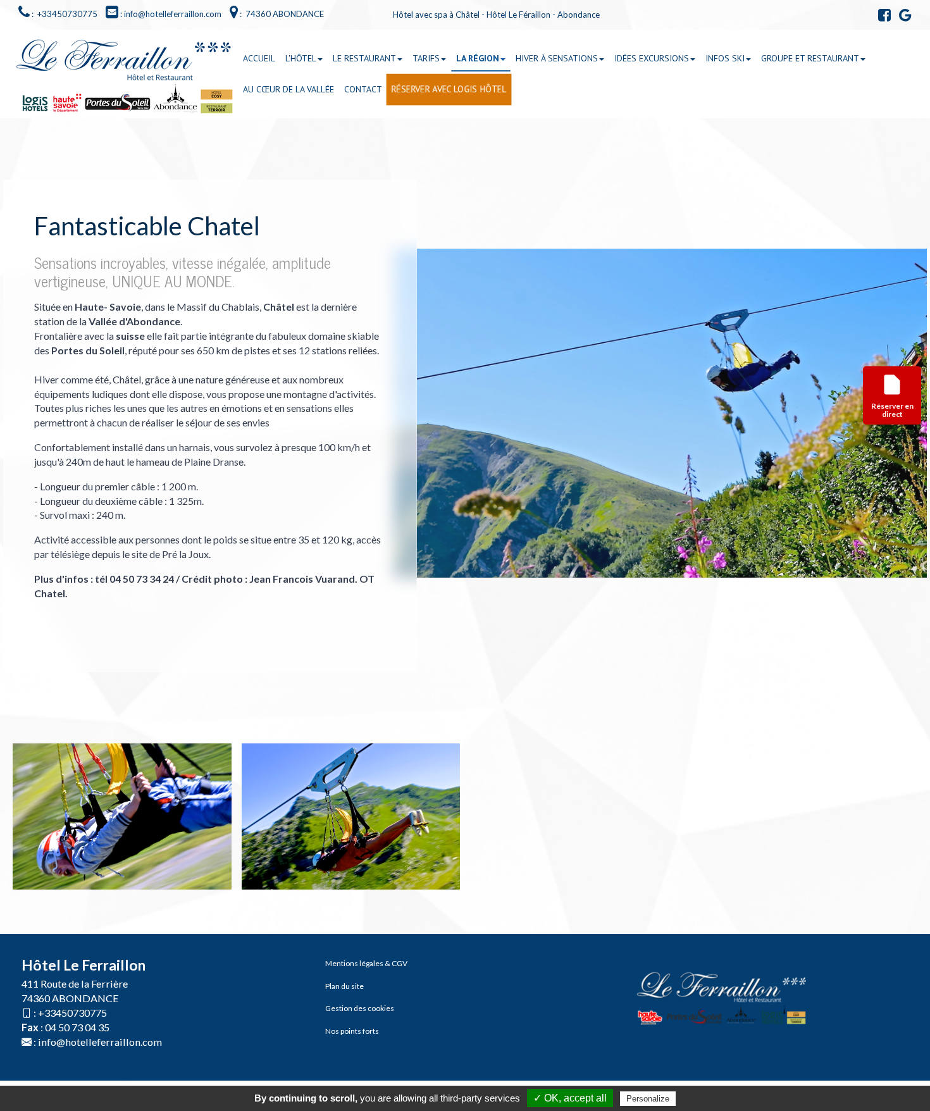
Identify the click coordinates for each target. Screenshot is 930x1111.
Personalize (647, 1098)
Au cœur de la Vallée (288, 89)
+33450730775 (72, 1013)
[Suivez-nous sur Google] (902, 17)
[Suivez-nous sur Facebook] (881, 17)
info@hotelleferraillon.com (100, 1042)
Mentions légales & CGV (366, 963)
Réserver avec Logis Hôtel (449, 90)
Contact (363, 89)
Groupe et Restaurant (810, 58)
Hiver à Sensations (557, 58)
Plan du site (344, 986)
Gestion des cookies (359, 1008)
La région (477, 58)
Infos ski (725, 58)
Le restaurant (364, 58)
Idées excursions (651, 58)
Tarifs (426, 58)
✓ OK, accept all (570, 1098)
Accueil (259, 58)
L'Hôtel (300, 58)
